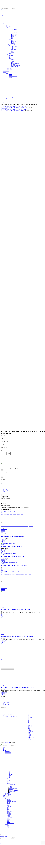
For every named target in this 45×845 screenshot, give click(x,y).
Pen (7, 54)
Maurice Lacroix (14, 34)
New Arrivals (8, 25)
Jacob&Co (10, 87)
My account (5, 698)
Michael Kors (13, 35)
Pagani (12, 37)
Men (9, 28)
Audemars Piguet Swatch (13, 76)
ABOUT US (3, 1)
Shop (4, 701)
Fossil (12, 33)
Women (10, 39)
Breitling (10, 77)
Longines (10, 86)
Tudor (10, 95)
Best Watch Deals (6, 709)
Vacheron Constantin (12, 97)
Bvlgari (10, 78)
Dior (11, 60)
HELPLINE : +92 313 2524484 (6, 0)
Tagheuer (10, 93)
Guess (29, 721)
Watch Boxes (8, 68)
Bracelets (8, 56)
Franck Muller (30, 719)
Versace (10, 96)
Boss (12, 30)
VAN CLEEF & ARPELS (15, 65)
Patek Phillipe (13, 49)
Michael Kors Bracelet (15, 63)
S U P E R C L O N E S (10, 44)
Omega (12, 48)
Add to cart (8, 453)
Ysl (11, 67)
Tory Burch (13, 64)
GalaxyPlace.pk (7, 742)
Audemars (10, 75)
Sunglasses (5, 710)
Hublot (29, 722)
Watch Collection (6, 712)
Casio (12, 31)
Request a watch (6, 703)
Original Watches (9, 27)
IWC (9, 84)
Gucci (10, 100)
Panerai (10, 90)
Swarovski (13, 43)
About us (5, 699)
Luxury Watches (9, 26)
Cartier (12, 47)
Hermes (12, 61)
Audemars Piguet (14, 46)
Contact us (5, 700)
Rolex (12, 51)
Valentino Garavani (14, 66)
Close (1, 830)
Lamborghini (11, 85)
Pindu (12, 38)
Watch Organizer (9, 69)
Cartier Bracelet (13, 59)
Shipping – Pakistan (6, 702)
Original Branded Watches (8, 714)
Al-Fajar (10, 74)
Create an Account (3, 836)
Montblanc (10, 88)
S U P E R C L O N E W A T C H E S (10, 716)
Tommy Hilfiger (31, 737)
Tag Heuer (13, 52)
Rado (12, 50)
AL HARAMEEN (14, 29)
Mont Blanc (11, 55)
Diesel (29, 716)
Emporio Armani (14, 32)
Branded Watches (6, 704)
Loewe (12, 62)
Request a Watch (4, 3)
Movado (12, 36)
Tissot (10, 94)
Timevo (29, 735)
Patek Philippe (11, 91)
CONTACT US (4, 2)
